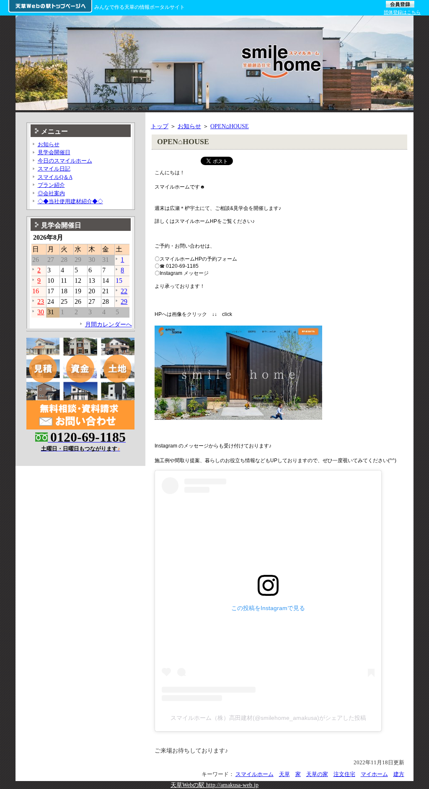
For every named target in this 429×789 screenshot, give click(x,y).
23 (40, 301)
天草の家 (317, 774)
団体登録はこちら (402, 12)
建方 (398, 774)
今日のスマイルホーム (65, 161)
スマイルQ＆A (55, 177)
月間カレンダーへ (108, 324)
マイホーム (374, 774)
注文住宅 (344, 774)
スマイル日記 (54, 169)
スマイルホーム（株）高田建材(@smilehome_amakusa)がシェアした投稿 (268, 717)
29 (124, 301)
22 (124, 291)
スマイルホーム (254, 774)
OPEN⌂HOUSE (229, 126)
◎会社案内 (51, 193)
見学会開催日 (54, 152)
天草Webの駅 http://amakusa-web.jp (214, 784)
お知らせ (189, 126)
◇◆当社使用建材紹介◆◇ (70, 201)
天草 (284, 774)
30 (40, 312)
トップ (159, 126)
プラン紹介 (51, 185)
